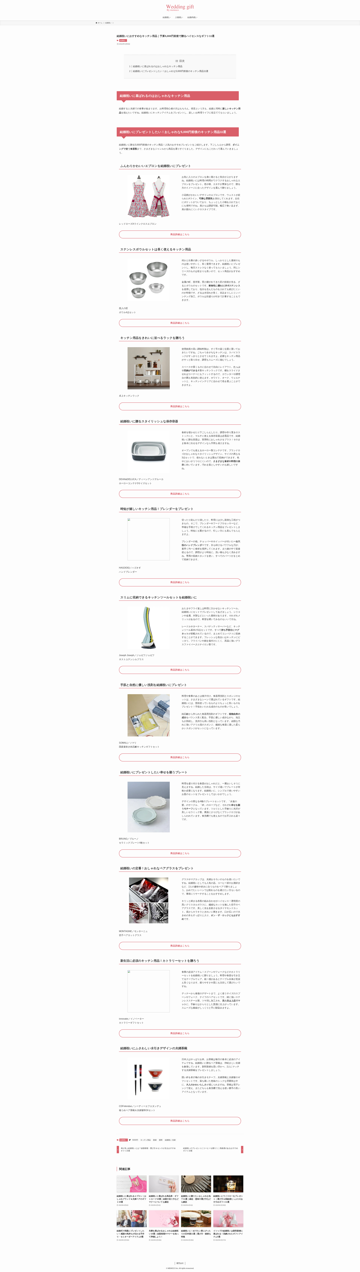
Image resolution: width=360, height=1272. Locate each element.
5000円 (135, 1140)
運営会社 (180, 1263)
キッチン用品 (145, 1140)
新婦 (155, 1140)
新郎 (160, 1140)
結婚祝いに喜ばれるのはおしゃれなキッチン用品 (157, 66)
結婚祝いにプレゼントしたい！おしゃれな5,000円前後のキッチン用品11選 (170, 71)
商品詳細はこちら (180, 234)
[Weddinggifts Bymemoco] (180, 7)
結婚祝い (123, 40)
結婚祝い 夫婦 (170, 1140)
